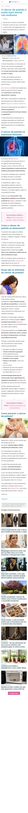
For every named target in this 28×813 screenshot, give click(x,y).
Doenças (8, 6)
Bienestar (3, 572)
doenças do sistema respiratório (16, 103)
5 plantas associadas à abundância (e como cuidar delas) (13, 667)
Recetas (3, 618)
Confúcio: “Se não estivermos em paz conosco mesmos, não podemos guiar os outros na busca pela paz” (14, 645)
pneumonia (17, 372)
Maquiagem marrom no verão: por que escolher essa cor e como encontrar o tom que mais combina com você (14, 553)
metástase (18, 260)
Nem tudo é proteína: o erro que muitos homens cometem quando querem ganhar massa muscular (13, 576)
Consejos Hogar (5, 528)
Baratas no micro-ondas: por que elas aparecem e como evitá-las (13, 688)
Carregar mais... (14, 693)
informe (15, 159)
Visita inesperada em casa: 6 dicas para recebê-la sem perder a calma (14, 531)
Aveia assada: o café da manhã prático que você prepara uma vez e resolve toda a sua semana (13, 622)
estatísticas (7, 88)
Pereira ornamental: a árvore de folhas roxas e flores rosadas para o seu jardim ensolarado (13, 599)
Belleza (3, 549)
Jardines (3, 595)
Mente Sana (4, 641)
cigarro (12, 201)
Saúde (2, 6)
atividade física (14, 488)
